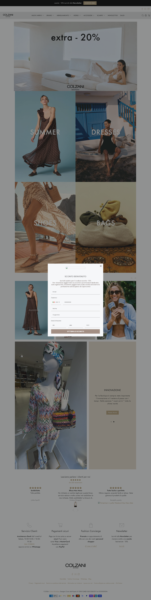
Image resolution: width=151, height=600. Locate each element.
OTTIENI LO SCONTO (75, 331)
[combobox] (56, 302)
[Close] (100, 266)
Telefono (54, 298)
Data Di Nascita (56, 321)
